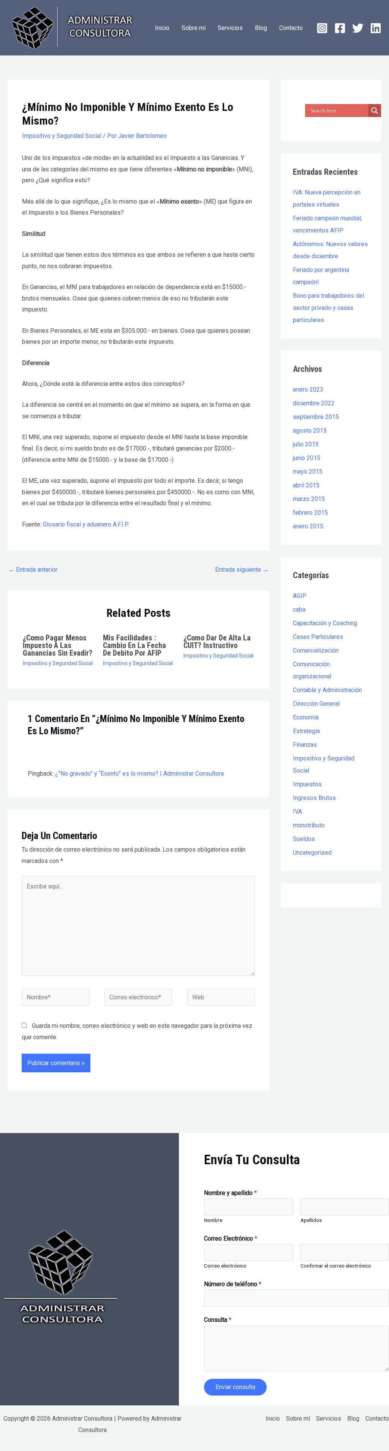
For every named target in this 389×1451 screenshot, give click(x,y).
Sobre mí (194, 28)
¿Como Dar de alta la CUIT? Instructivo (217, 641)
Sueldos (304, 838)
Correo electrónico (225, 1266)
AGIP (300, 595)
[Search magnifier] (374, 110)
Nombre (213, 1220)
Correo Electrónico (230, 1238)
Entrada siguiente (242, 569)
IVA (297, 811)
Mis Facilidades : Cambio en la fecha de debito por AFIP (134, 645)
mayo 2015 (308, 471)
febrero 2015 (310, 512)
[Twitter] (358, 28)
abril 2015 (306, 485)
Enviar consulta (235, 1387)
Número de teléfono (232, 1284)
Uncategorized (312, 852)
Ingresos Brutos (314, 797)
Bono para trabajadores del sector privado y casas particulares (328, 308)
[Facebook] (340, 28)
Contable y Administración (327, 690)
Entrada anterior (32, 569)
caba (299, 609)
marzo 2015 (309, 499)
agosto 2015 (310, 430)
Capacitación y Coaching (325, 623)
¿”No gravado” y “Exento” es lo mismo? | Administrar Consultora (139, 773)
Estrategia (306, 731)
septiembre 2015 (316, 416)
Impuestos (307, 784)
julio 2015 (306, 444)
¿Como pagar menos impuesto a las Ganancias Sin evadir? (57, 645)
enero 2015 (308, 526)
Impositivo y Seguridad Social (61, 135)
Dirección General (316, 703)
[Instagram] (322, 28)
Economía (306, 717)
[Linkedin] (375, 28)
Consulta (217, 1319)
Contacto (291, 28)
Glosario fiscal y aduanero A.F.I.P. (86, 524)
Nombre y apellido (230, 1193)
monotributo (309, 825)
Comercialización (315, 650)
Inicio (162, 28)
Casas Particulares (318, 636)
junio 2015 (306, 458)
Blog (261, 28)
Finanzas (305, 744)
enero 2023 (308, 389)
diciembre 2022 (314, 403)
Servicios (230, 28)
